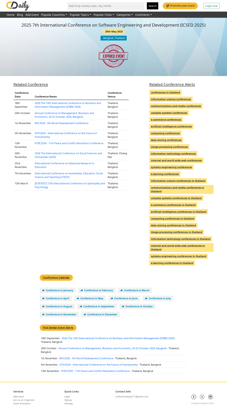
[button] (58, 290)
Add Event (32, 15)
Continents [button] (142, 15)
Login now (211, 6)
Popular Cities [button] (103, 15)
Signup (68, 399)
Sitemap (68, 403)
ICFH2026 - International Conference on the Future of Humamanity (99, 364)
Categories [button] (124, 15)
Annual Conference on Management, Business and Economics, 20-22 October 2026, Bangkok (113, 348)
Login (67, 396)
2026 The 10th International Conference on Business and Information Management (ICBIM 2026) (118, 338)
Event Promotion (21, 403)
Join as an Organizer (24, 399)
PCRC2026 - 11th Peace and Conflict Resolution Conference (69, 143)
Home (11, 15)
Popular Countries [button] (53, 15)
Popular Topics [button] (79, 15)
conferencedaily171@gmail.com (131, 396)
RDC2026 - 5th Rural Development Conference (61, 123)
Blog (20, 15)
